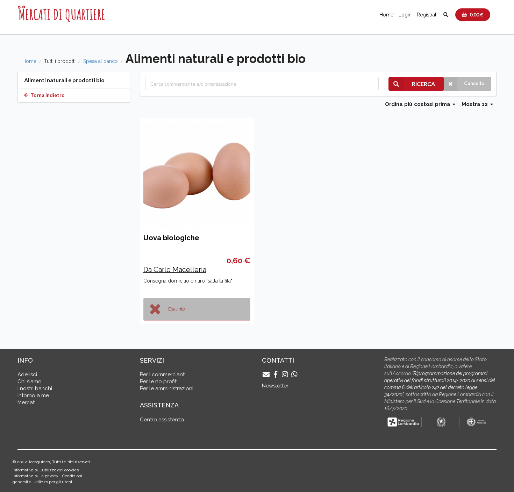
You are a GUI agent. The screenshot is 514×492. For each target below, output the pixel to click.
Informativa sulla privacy (35, 475)
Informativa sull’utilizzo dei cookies (46, 470)
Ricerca (423, 83)
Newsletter (275, 386)
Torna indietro (47, 95)
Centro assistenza (162, 419)
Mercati (26, 402)
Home (386, 14)
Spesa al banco (100, 61)
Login (405, 14)
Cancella (474, 83)
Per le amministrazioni (166, 388)
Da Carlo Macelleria (174, 269)
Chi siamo (29, 381)
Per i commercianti (163, 374)
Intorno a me (33, 395)
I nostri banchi (34, 388)
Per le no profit (158, 381)
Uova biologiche (171, 238)
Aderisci (27, 374)
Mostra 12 (475, 104)
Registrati (427, 14)
